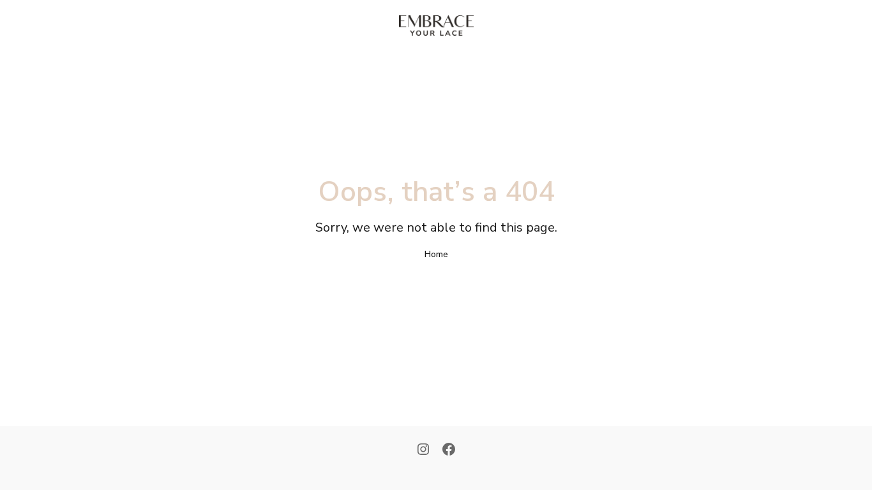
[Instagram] (423, 450)
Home (436, 254)
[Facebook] (448, 450)
